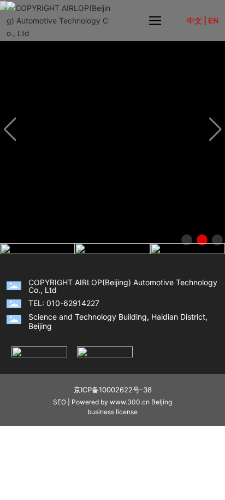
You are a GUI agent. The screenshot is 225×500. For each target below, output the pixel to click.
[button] (186, 239)
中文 (194, 20)
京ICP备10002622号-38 (113, 389)
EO (61, 402)
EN (213, 20)
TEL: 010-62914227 (63, 303)
